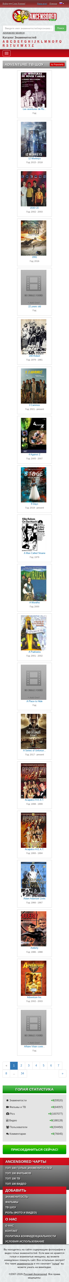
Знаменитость (16, 1196)
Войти (5, 3)
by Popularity (57, 64)
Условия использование (24, 1241)
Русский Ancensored (35, 1274)
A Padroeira (35, 652)
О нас (9, 1225)
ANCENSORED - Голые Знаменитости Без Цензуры (34, 16)
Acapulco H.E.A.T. (34, 800)
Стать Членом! (18, 3)
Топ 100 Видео (15, 1183)
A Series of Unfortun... (34, 750)
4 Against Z (34, 454)
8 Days (34, 504)
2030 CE (34, 208)
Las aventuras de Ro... (34, 109)
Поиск (60, 28)
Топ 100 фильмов (18, 1173)
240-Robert (34, 356)
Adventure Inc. (34, 997)
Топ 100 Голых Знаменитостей (28, 1168)
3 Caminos (34, 405)
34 (22, 1073)
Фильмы (11, 1202)
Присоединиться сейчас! (34, 1149)
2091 (34, 257)
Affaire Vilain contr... (34, 1046)
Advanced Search (14, 33)
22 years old (34, 306)
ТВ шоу (10, 1207)
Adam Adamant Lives (34, 898)
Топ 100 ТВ (12, 1178)
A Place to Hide (34, 701)
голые (55, 1263)
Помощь (53, 3)
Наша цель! (42, 3)
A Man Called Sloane (34, 553)
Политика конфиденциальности (30, 1236)
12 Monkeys (34, 158)
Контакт (11, 1230)
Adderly (34, 948)
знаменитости (25, 1263)
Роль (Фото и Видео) (21, 1212)
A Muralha (34, 602)
